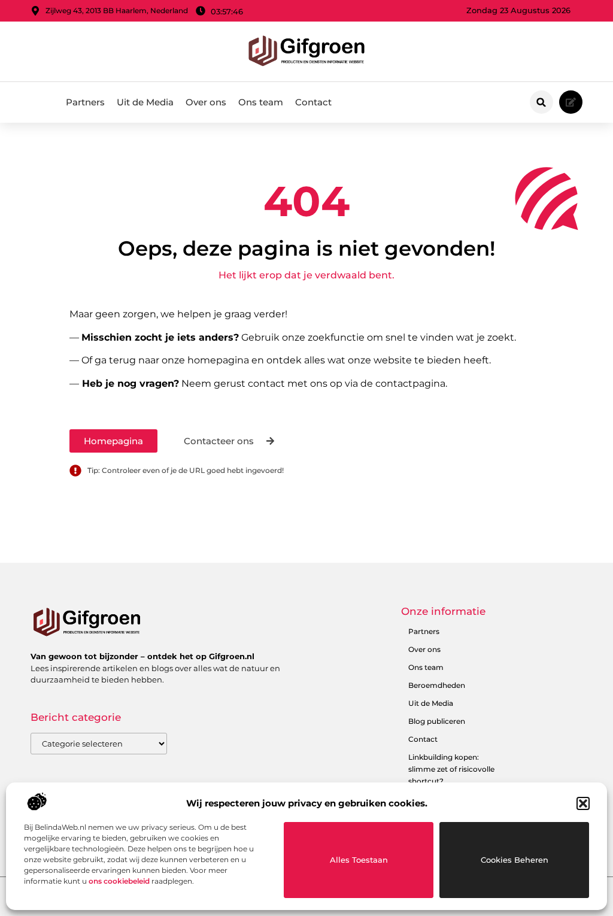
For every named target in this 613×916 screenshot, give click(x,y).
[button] (583, 803)
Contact (313, 102)
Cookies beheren (514, 860)
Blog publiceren (436, 721)
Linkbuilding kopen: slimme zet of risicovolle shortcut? (451, 769)
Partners (85, 102)
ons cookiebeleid (119, 880)
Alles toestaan (359, 860)
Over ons (206, 102)
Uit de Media (145, 102)
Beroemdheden (436, 685)
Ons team (260, 102)
